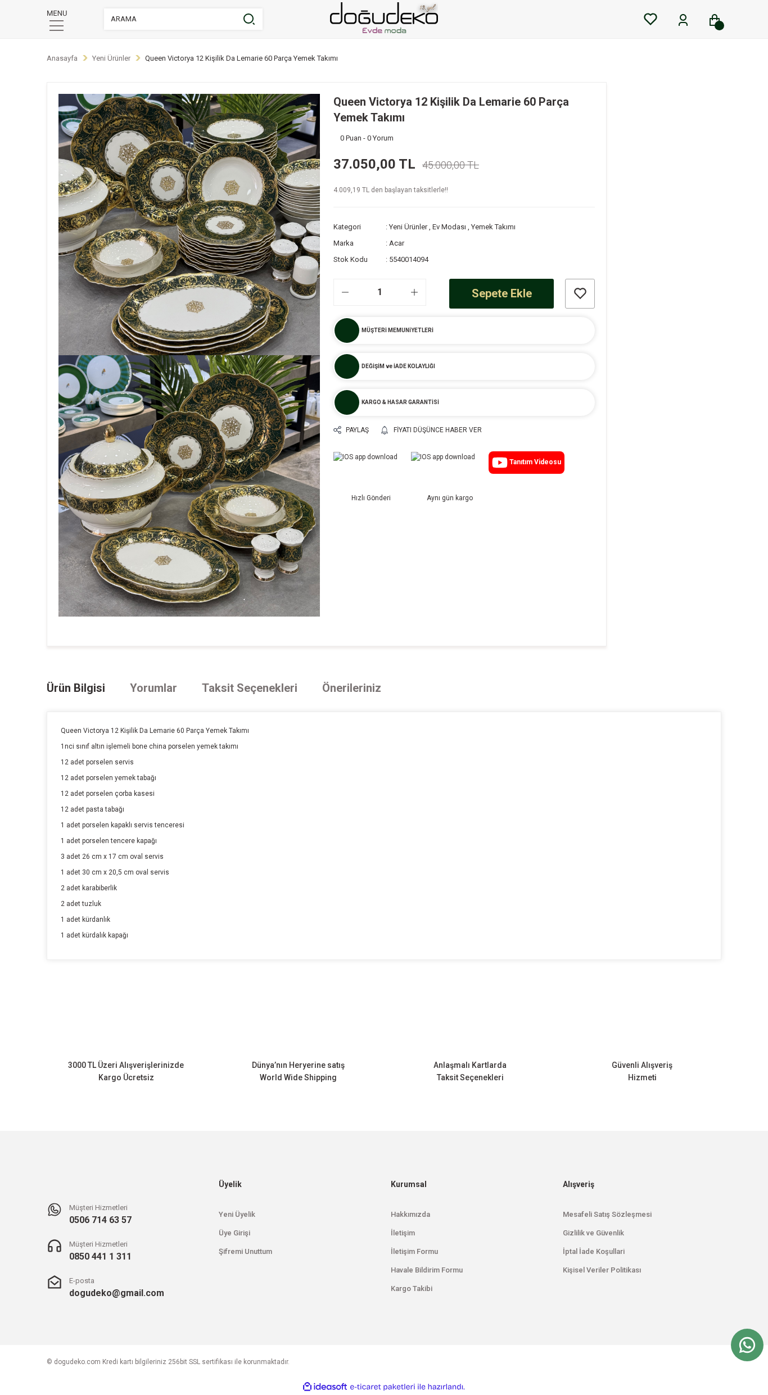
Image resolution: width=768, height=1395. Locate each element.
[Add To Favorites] (580, 294)
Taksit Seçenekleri (249, 688)
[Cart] (714, 20)
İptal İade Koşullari (594, 1251)
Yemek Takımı (493, 227)
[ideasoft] (324, 1387)
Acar (396, 243)
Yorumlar (153, 688)
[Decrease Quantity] (345, 292)
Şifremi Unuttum (245, 1251)
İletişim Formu (414, 1251)
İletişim (403, 1233)
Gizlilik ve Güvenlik (593, 1233)
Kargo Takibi (411, 1288)
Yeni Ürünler (408, 227)
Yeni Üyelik (237, 1214)
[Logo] (384, 19)
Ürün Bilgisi (76, 688)
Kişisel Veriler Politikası (602, 1270)
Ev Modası (449, 227)
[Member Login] (683, 20)
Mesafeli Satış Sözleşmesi (607, 1214)
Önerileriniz (351, 688)
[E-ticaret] (382, 1387)
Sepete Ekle (502, 293)
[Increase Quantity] (414, 292)
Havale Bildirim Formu (427, 1270)
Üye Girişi (234, 1233)
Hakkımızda (410, 1214)
